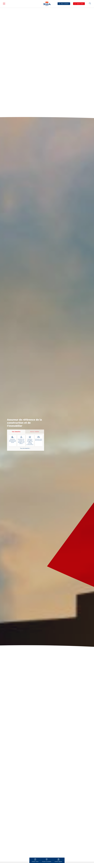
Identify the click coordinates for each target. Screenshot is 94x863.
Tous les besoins (24, 448)
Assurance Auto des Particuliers (38, 440)
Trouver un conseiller (46, 861)
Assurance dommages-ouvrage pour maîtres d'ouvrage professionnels (30, 442)
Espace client (79, 3)
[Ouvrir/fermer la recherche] (90, 3)
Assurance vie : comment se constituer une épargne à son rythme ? (21, 441)
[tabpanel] (26, 442)
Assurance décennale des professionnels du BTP (12, 441)
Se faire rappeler (58, 861)
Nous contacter (65, 3)
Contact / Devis (35, 861)
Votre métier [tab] (34, 431)
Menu (4, 3)
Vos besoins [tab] (16, 431)
